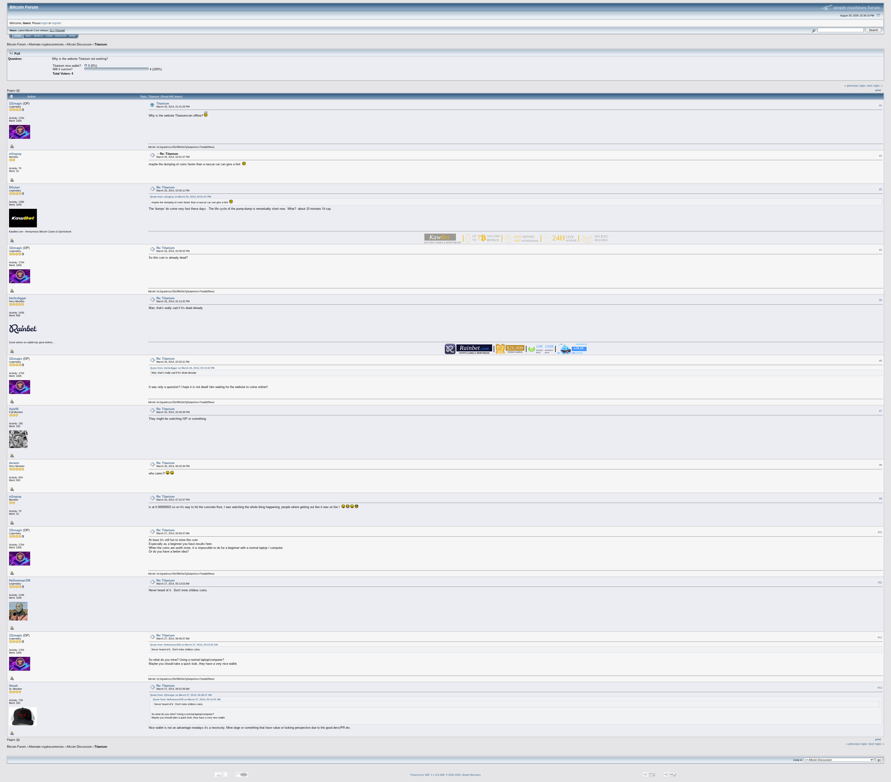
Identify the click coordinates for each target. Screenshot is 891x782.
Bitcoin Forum (16, 44)
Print (878, 90)
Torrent (60, 30)
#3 (880, 189)
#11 (880, 582)
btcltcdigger (17, 298)
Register (60, 36)
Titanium (100, 44)
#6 (880, 360)
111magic (15, 103)
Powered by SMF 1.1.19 (424, 774)
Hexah (13, 685)
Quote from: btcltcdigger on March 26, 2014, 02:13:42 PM (182, 368)
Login (49, 36)
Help (28, 36)
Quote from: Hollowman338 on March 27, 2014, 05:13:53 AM (184, 644)
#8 (880, 465)
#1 (880, 105)
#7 (880, 411)
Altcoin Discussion (79, 44)
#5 (880, 300)
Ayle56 (14, 409)
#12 (880, 637)
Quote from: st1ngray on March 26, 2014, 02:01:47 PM (180, 196)
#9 (880, 498)
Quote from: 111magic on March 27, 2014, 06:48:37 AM (181, 695)
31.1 (52, 30)
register (56, 23)
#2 (880, 155)
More (72, 36)
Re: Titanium (169, 154)
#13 (880, 687)
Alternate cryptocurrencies (46, 44)
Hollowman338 (19, 580)
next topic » (874, 85)
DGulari (14, 187)
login (45, 23)
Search (38, 36)
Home (17, 36)
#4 (880, 249)
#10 (880, 532)
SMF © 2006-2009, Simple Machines (460, 774)
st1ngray (15, 154)
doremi (14, 463)
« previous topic (855, 85)
